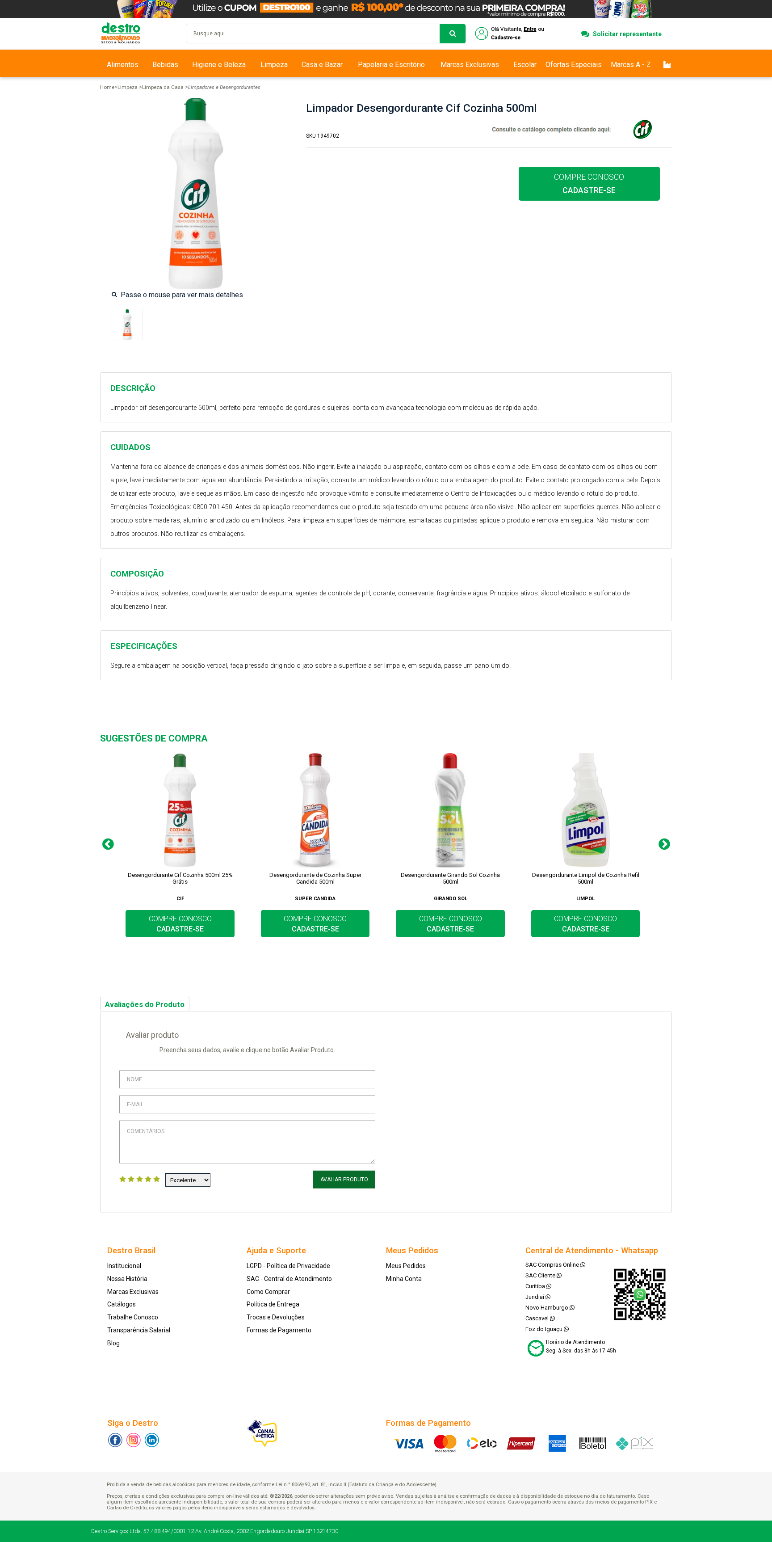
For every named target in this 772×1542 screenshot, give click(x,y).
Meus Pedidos (406, 1265)
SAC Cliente (541, 1275)
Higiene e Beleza (219, 64)
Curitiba (535, 1286)
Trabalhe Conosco (132, 1317)
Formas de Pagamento (279, 1330)
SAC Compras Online (552, 1264)
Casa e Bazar (322, 64)
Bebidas (165, 64)
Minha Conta (404, 1278)
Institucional (124, 1265)
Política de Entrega (273, 1304)
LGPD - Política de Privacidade (288, 1265)
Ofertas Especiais (573, 64)
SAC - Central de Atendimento (289, 1278)
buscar (453, 33)
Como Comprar (268, 1291)
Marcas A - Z (631, 64)
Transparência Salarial (138, 1330)
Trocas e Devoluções (276, 1317)
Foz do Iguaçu (544, 1329)
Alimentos (122, 64)
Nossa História (127, 1278)
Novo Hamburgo (547, 1307)
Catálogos (121, 1304)
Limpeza (274, 64)
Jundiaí (535, 1296)
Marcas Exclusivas (470, 64)
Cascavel (537, 1318)
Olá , (510, 33)
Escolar (525, 64)
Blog (113, 1343)
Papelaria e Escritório (391, 64)
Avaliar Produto (344, 1179)
